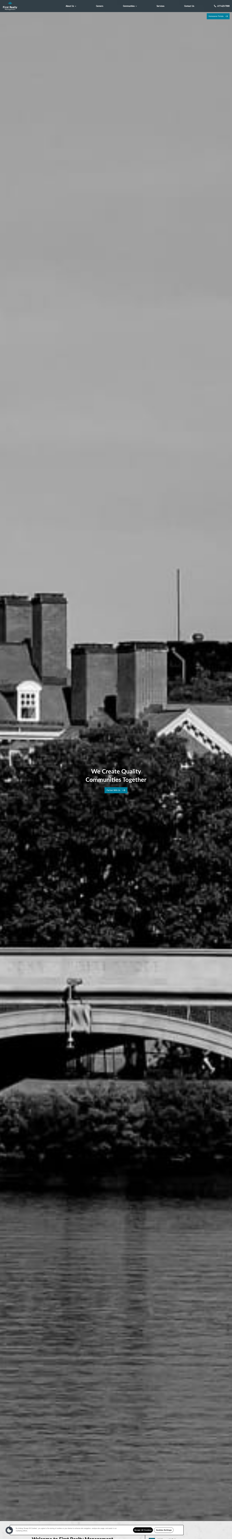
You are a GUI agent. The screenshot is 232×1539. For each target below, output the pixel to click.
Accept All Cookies (143, 1530)
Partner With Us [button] (114, 790)
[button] (218, 16)
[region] (97, 1530)
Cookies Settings (164, 1530)
